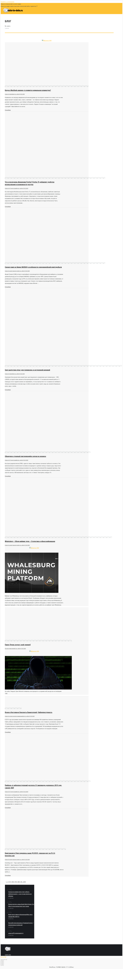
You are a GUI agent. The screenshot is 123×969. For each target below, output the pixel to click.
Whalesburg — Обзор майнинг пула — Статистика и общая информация (30, 541)
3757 (24, 882)
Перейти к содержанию (7, 2)
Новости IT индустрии (10, 188)
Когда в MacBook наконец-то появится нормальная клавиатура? (28, 90)
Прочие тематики (9, 648)
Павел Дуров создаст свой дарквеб (18, 645)
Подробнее (8, 110)
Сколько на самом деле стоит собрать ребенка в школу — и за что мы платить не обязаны (20, 894)
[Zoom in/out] (6, 959)
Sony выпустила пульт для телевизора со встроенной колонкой (27, 370)
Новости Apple (9, 94)
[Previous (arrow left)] (1, 963)
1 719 (14, 882)
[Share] (3, 959)
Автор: (16, 94)
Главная (7, 28)
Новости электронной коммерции (13, 716)
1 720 (17, 882)
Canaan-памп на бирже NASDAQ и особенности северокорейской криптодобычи (33, 267)
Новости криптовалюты (11, 271)
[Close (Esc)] (1, 959)
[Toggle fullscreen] (4, 959)
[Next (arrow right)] (3, 963)
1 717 (8, 882)
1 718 (11, 882)
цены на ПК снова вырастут (16, 933)
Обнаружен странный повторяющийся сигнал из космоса (25, 456)
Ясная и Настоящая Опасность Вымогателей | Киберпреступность (28, 712)
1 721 (20, 882)
